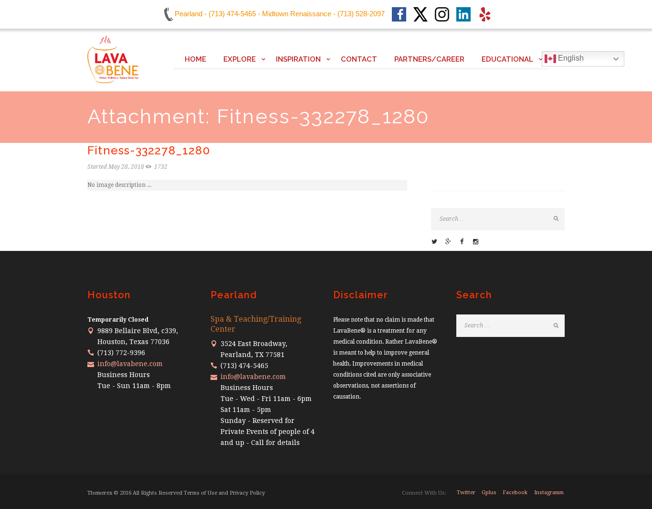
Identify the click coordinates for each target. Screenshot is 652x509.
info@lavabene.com (130, 364)
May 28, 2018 (126, 166)
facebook (515, 492)
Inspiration (298, 59)
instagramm (549, 492)
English (570, 58)
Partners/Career (429, 59)
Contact (359, 59)
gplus (489, 492)
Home (195, 59)
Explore (239, 59)
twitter (466, 492)
